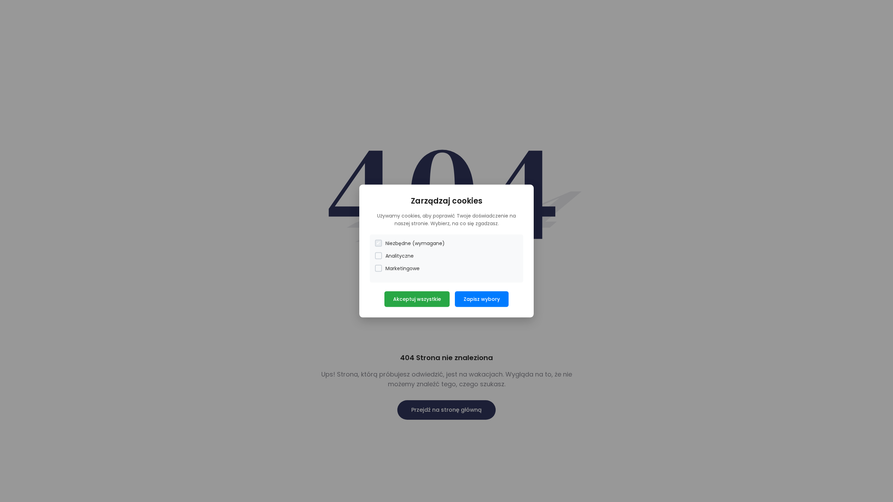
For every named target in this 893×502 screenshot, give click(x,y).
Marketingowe (402, 268)
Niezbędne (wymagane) (415, 242)
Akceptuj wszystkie (417, 298)
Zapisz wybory (482, 298)
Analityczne (399, 255)
